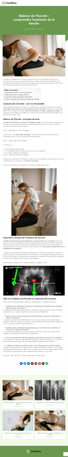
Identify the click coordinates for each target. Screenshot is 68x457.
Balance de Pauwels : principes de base (17, 95)
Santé (27, 29)
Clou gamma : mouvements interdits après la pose (34, 165)
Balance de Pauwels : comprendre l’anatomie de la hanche (18, 403)
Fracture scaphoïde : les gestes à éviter (35, 262)
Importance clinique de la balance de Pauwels (18, 97)
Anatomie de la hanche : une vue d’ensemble (18, 92)
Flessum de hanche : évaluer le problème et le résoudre (50, 434)
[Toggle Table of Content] (37, 90)
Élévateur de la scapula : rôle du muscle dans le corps (18, 434)
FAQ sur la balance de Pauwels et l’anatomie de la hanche (22, 99)
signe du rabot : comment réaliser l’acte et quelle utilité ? (28, 355)
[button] (21, 363)
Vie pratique (32, 29)
